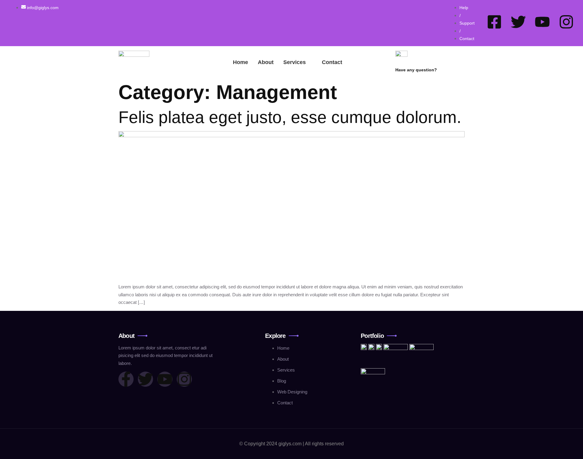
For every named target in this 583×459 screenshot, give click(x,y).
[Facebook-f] (126, 379)
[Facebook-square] (494, 21)
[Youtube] (542, 21)
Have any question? (416, 69)
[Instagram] (566, 21)
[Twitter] (518, 21)
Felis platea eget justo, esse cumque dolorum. (289, 117)
